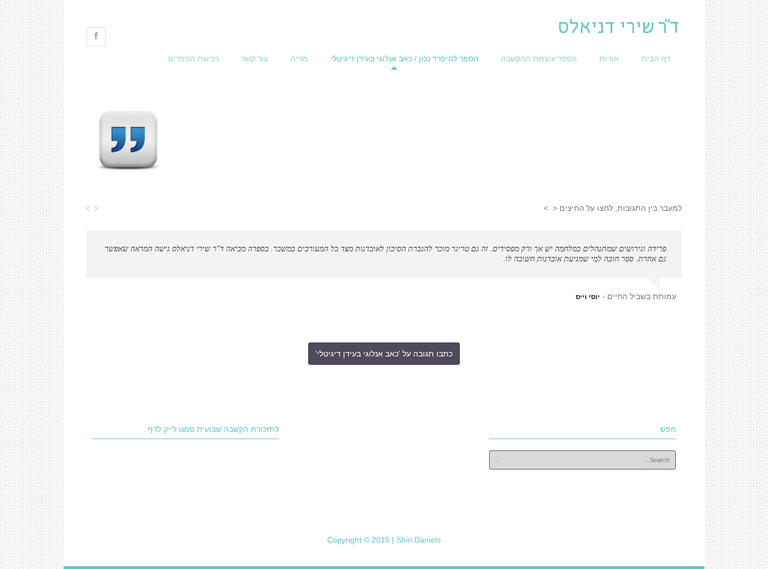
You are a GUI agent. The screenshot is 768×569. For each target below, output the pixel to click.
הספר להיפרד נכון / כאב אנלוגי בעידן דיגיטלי (404, 58)
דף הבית (656, 58)
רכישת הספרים (193, 58)
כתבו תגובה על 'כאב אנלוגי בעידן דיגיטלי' (384, 353)
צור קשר (254, 58)
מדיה (299, 58)
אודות (609, 58)
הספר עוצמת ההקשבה (539, 58)
